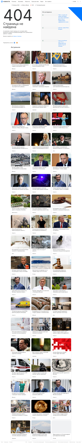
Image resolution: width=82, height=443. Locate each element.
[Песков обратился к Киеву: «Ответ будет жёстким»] (61, 348)
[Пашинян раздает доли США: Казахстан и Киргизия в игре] (41, 430)
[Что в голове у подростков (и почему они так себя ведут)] (61, 409)
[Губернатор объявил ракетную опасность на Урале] (41, 327)
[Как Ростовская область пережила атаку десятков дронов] (61, 245)
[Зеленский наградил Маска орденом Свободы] (20, 348)
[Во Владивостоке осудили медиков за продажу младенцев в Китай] (61, 204)
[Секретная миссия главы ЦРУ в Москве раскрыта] (61, 389)
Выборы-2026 (16, 5)
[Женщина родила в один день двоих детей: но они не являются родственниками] (61, 101)
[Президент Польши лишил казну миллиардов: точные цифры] (61, 163)
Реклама (10, 442)
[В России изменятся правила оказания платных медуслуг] (20, 327)
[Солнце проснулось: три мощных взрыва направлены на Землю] (41, 409)
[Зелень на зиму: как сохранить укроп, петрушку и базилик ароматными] (20, 204)
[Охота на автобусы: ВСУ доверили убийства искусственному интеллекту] (41, 389)
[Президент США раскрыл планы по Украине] (61, 224)
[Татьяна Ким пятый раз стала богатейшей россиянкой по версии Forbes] (41, 224)
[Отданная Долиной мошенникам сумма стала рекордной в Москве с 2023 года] (41, 142)
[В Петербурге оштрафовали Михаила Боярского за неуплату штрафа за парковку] (61, 142)
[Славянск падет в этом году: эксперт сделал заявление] (41, 368)
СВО (33, 5)
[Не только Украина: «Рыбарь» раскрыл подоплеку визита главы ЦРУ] (41, 204)
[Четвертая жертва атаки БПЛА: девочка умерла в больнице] (20, 306)
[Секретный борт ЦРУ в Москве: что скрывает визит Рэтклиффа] (61, 183)
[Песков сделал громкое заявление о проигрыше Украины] (41, 81)
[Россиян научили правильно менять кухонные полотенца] (61, 306)
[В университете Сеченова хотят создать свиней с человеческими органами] (41, 306)
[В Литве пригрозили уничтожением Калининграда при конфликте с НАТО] (61, 81)
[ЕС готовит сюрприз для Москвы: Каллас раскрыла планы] (41, 60)
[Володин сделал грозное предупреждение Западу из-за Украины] (20, 142)
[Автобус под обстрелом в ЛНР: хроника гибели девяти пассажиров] (20, 368)
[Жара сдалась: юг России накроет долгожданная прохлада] (61, 430)
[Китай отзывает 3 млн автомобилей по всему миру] (20, 163)
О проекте (30, 442)
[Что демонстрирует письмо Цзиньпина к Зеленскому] (41, 163)
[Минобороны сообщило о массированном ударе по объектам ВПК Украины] (20, 101)
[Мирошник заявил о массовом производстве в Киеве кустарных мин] (20, 183)
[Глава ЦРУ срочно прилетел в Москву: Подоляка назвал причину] (20, 286)
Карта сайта (78, 442)
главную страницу (17, 36)
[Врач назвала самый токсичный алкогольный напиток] (41, 348)
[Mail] (2, 1)
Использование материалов (63, 442)
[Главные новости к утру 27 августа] (41, 245)
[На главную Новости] (6, 1)
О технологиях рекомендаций (38, 442)
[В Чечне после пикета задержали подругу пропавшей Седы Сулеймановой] (20, 60)
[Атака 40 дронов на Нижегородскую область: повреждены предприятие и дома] (20, 224)
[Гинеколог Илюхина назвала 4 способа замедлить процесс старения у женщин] (20, 430)
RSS (26, 442)
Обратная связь (72, 442)
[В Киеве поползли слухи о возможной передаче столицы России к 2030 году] (20, 409)
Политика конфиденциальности (51, 442)
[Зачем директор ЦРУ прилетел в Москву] (61, 368)
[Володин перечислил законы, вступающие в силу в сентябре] (20, 265)
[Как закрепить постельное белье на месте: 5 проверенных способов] (20, 245)
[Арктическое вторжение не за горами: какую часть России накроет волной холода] (41, 265)
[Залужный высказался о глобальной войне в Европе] (61, 60)
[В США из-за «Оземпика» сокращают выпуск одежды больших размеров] (20, 389)
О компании (6, 442)
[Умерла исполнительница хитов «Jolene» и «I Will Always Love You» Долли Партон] (61, 122)
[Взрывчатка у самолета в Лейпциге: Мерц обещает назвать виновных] (20, 122)
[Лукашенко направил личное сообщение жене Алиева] (41, 122)
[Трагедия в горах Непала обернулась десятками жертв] (61, 286)
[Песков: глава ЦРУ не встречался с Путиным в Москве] (41, 286)
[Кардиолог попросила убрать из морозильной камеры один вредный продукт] (41, 101)
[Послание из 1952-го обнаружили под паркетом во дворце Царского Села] (20, 81)
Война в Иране (25, 5)
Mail (2, 442)
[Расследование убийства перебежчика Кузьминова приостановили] (61, 265)
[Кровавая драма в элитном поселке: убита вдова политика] (41, 183)
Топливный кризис (41, 5)
